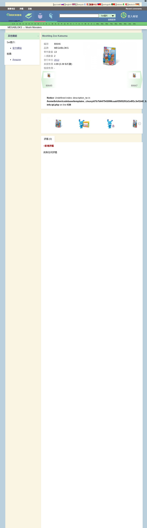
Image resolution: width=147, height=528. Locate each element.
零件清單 (51, 16)
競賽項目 (11, 9)
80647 (134, 85)
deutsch (131, 4)
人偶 (40, 16)
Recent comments (134, 9)
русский (57, 4)
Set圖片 (28, 16)
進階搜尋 (112, 20)
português (107, 4)
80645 (49, 85)
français (80, 4)
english (68, 4)
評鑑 (21, 9)
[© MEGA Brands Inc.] (84, 123)
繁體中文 (93, 4)
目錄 (30, 9)
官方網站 (17, 48)
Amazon (16, 59)
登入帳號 (133, 16)
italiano (120, 4)
